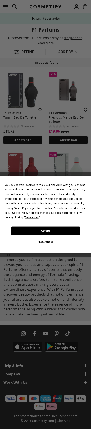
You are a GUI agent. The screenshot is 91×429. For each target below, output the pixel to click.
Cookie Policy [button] (20, 212)
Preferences (45, 242)
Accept (45, 230)
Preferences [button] (32, 217)
